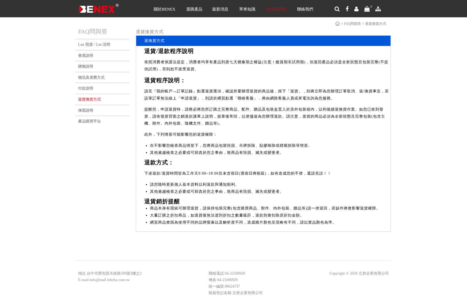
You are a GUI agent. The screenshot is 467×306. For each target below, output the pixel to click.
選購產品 (194, 9)
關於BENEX (164, 9)
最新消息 (220, 9)
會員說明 (85, 56)
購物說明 (85, 66)
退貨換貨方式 (89, 99)
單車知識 (247, 9)
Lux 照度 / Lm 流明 (94, 44)
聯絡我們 (305, 9)
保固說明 (85, 110)
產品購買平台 (89, 121)
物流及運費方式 (91, 77)
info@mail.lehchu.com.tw (110, 280)
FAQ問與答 (276, 9)
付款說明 (85, 88)
